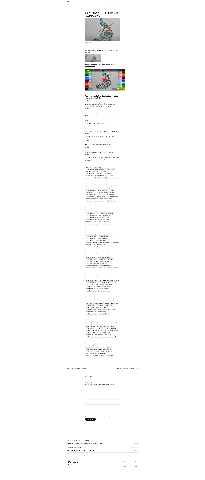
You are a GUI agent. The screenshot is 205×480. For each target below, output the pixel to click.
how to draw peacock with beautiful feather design (106, 276)
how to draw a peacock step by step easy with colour (110, 227)
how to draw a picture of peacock (91, 236)
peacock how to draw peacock (103, 336)
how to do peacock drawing (90, 196)
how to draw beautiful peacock (103, 242)
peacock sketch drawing (107, 347)
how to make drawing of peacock (91, 290)
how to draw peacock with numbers (104, 278)
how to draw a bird (89, 200)
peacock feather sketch (90, 334)
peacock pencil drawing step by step (112, 342)
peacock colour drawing (90, 307)
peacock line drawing (112, 338)
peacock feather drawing (102, 330)
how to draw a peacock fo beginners (92, 215)
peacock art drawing (114, 303)
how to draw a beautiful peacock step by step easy (94, 198)
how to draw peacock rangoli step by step (93, 269)
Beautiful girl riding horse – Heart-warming (78, 440)
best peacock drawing (89, 175)
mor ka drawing (88, 301)
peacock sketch (98, 347)
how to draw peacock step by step (102, 271)
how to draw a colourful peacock (111, 200)
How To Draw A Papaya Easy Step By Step (77, 368)
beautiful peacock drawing (101, 171)
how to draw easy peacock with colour (92, 246)
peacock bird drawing (99, 305)
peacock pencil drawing (90, 342)
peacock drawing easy (89, 311)
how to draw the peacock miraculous (92, 284)
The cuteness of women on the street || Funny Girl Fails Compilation (84, 443)
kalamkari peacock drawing (110, 296)
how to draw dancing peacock (91, 244)
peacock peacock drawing (100, 340)
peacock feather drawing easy (113, 330)
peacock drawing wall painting (112, 322)
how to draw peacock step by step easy (92, 273)
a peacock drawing (89, 167)
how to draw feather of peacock (105, 246)
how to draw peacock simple (90, 271)
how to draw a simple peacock (103, 238)
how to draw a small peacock (91, 240)
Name (86, 400)
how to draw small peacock (113, 282)
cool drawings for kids (97, 177)
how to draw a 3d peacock (101, 196)
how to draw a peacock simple (91, 225)
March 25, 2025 (135, 440)
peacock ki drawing (97, 338)
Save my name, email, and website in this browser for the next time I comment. (99, 416)
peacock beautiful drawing (90, 305)
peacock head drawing (99, 334)
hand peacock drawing (89, 192)
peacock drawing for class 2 (101, 315)
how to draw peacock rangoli (112, 267)
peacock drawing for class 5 (90, 317)
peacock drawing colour (112, 309)
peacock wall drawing (98, 349)
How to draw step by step (106, 43)
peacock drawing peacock (110, 317)
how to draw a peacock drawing (103, 209)
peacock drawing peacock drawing (92, 319)
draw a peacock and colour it (101, 179)
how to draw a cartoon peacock (99, 200)
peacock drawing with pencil (90, 328)
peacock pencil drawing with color (91, 345)
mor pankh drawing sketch (112, 301)
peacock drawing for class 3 (112, 315)
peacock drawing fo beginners (104, 313)
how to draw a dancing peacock (102, 202)
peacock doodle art (98, 307)
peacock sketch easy (89, 349)
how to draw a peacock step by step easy (93, 227)
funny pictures (111, 190)
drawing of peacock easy (90, 183)
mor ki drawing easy (95, 301)
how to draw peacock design (101, 253)
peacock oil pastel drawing (90, 340)
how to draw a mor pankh (90, 206)
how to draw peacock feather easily (92, 259)
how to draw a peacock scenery (103, 223)
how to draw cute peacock (114, 242)
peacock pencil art (110, 340)
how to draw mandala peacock (105, 248)
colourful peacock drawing (99, 175)
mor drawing (106, 299)
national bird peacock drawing (98, 303)
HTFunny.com (70, 2)
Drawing (105, 181)
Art (85, 43)
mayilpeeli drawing (99, 299)
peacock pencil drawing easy (100, 342)
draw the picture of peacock (98, 181)
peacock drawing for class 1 (90, 315)
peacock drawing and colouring (91, 309)
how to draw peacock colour (90, 253)
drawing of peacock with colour (101, 183)
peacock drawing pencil (103, 319)
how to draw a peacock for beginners (92, 217)
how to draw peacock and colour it (109, 250)
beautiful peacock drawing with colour (92, 173)
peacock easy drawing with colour (102, 328)
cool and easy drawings (109, 175)
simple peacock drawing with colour (92, 355)
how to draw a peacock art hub (91, 209)
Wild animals (112, 43)
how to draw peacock (98, 250)
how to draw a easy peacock (114, 202)
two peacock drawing (89, 357)
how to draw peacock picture (101, 267)
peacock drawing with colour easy (102, 324)
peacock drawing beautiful (102, 309)
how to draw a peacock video (101, 229)
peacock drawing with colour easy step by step (94, 326)
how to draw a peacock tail (90, 229)
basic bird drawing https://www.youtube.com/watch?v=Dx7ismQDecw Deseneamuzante (101, 169)
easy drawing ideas (89, 186)
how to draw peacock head (90, 261)
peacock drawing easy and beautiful (101, 311)
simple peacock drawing (102, 353)
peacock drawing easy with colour (91, 313)
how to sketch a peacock (100, 296)
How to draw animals (90, 43)
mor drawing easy (112, 299)
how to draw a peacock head (104, 217)
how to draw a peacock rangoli (103, 221)
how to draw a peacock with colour (92, 232)
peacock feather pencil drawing (105, 332)
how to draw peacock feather (91, 257)
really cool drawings (108, 351)
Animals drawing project (98, 167)
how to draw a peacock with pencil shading (106, 234)
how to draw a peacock (100, 206)
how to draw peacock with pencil (91, 280)
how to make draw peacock (104, 288)
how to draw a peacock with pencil (91, 234)
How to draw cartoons (97, 43)
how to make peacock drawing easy (104, 292)
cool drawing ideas (89, 177)
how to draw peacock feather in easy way (106, 259)
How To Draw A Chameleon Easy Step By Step (127, 368)
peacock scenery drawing (90, 347)
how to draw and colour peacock (91, 242)
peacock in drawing (113, 336)
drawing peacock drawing (112, 183)
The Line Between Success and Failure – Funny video (81, 450)
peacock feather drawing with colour (92, 332)
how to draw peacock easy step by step (103, 255)
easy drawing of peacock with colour (100, 186)
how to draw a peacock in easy (91, 219)
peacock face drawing (113, 328)
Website (86, 411)
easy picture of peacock (112, 188)
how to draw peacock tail (105, 273)
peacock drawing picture (112, 319)
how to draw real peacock (114, 280)
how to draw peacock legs (90, 267)
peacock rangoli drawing (112, 345)
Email (86, 406)
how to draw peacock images (91, 263)
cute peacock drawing (114, 177)
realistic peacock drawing (99, 351)
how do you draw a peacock (101, 194)
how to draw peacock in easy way (105, 265)
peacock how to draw (108, 334)
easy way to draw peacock (90, 190)
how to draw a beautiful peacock (112, 196)
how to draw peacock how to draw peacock (103, 261)
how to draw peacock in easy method (92, 265)
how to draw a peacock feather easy (92, 213)
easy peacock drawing (89, 188)
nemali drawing (107, 303)
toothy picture (110, 355)
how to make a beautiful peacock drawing (93, 286)
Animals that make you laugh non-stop (77, 447)
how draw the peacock (111, 194)
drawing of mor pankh (112, 181)
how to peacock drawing (90, 296)
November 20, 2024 (135, 447)
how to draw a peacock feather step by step (107, 213)
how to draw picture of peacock (103, 280)
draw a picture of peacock (111, 179)
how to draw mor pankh (90, 250)
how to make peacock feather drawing (92, 294)
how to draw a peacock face (106, 211)
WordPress (136, 476)
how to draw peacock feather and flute (103, 257)
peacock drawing (106, 307)
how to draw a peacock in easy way (103, 219)
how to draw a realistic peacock (91, 238)
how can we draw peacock (90, 194)
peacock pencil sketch (102, 345)
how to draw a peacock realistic (91, 223)
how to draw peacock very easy (91, 276)
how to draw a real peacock (103, 236)
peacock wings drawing (107, 349)
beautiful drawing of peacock (91, 171)
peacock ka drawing (89, 338)
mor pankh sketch (89, 303)
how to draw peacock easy (90, 255)
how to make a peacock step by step (92, 288)
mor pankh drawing (104, 301)
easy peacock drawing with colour (100, 188)
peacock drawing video (101, 322)
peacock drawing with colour (91, 324)
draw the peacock (89, 181)
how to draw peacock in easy (102, 263)
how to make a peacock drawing (106, 286)
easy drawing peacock (111, 186)
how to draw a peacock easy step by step (93, 211)
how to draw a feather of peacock (106, 204)
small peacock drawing (103, 355)
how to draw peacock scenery (106, 269)
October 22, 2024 (135, 450)
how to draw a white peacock (102, 240)
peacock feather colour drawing (91, 330)
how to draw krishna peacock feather (92, 248)
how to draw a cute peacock (90, 202)
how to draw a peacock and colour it (111, 206)
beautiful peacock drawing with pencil (106, 173)
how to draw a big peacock (108, 198)
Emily (90, 42)
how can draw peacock (99, 192)
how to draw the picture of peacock (106, 284)
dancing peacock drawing (90, 179)
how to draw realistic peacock (91, 282)
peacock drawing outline (101, 317)
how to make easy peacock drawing (104, 290)
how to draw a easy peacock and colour (92, 204)
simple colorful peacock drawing (91, 353)
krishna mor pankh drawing (90, 299)
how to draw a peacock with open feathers (106, 232)
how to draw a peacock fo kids (104, 215)
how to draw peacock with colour (91, 278)
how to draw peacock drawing (113, 253)
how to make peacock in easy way (106, 294)
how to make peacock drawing (91, 292)
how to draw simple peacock (102, 282)
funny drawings (104, 190)
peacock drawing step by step (91, 322)
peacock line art (104, 338)
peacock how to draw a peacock (91, 336)
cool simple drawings (105, 177)
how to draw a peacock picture (91, 221)
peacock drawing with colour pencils (109, 326)
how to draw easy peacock (101, 244)
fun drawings (98, 190)
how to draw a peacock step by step (103, 225)
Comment (87, 386)
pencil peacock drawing (90, 351)
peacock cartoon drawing (109, 305)
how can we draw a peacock (109, 192)
